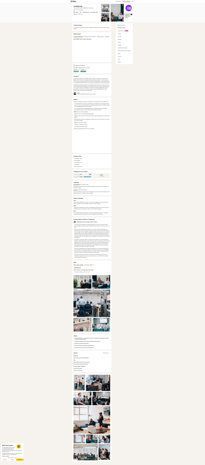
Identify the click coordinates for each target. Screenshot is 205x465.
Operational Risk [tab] (100, 36)
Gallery (119, 61)
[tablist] (91, 37)
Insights (119, 33)
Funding (119, 45)
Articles (119, 56)
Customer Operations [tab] (78, 36)
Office (119, 53)
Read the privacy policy (5, 456)
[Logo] (73, 1)
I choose (12, 459)
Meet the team (123, 30)
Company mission (121, 27)
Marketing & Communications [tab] (90, 36)
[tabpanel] (91, 50)
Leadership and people (122, 47)
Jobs (119, 59)
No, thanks (5, 459)
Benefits (119, 39)
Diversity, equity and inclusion (124, 50)
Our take (119, 36)
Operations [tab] (107, 36)
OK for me (20, 459)
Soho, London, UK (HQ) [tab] (78, 264)
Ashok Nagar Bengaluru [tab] (89, 264)
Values (119, 42)
